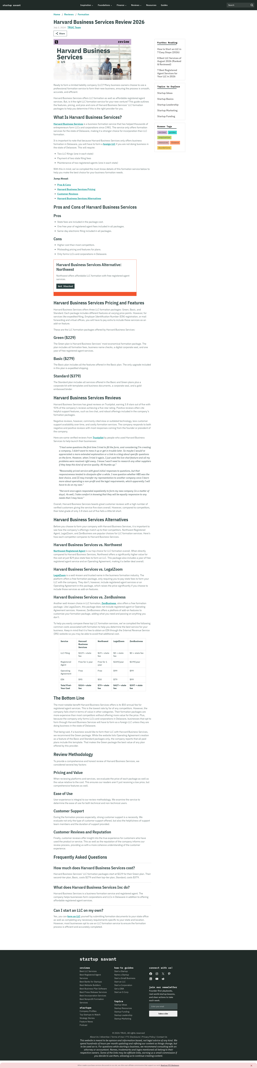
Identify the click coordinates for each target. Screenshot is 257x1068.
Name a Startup (121, 974)
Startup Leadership (168, 104)
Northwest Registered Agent (69, 550)
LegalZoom (60, 575)
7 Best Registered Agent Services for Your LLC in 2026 (167, 73)
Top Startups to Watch (90, 1014)
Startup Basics (165, 98)
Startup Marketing (167, 110)
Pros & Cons (64, 184)
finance (175, 142)
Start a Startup (121, 971)
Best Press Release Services (93, 992)
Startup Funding (166, 116)
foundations (164, 148)
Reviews (69, 14)
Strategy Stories (87, 1018)
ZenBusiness (109, 603)
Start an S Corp (121, 992)
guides (172, 132)
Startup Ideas (165, 93)
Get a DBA (119, 988)
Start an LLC (120, 981)
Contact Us (162, 1036)
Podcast (83, 1025)
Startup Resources (123, 1008)
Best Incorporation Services (93, 995)
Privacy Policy (149, 1036)
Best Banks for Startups (91, 981)
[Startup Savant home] (12, 5)
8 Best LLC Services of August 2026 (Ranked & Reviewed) (169, 61)
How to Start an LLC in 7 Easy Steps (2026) (169, 51)
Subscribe (163, 1013)
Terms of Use (117, 1036)
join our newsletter (163, 987)
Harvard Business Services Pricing (76, 189)
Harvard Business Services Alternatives (79, 198)
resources (163, 142)
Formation (83, 14)
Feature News (86, 1021)
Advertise (104, 1036)
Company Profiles (88, 1011)
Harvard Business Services (68, 123)
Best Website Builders (90, 985)
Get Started (65, 286)
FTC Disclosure (133, 1036)
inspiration (164, 137)
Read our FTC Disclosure (170, 1065)
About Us (94, 1036)
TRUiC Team (74, 27)
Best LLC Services (88, 971)
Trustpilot (98, 437)
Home (57, 14)
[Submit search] (252, 5)
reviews (162, 132)
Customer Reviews (67, 193)
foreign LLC (109, 144)
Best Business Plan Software (93, 988)
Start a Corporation (123, 985)
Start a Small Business (124, 978)
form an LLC (73, 916)
